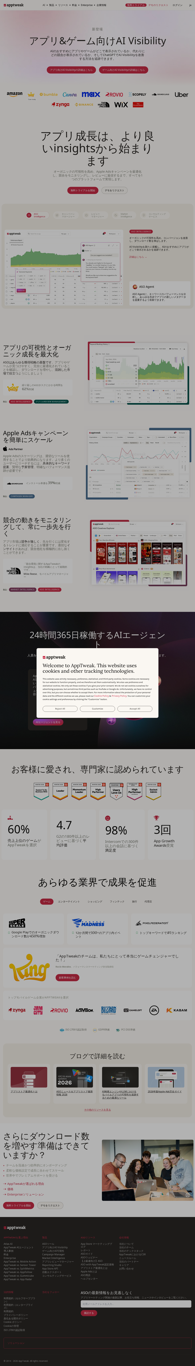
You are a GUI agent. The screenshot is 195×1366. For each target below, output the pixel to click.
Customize (97, 708)
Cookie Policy (101, 695)
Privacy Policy (119, 695)
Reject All (60, 708)
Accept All (135, 708)
